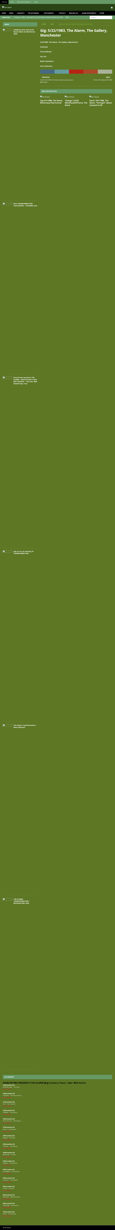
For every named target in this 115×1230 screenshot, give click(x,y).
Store (102, 13)
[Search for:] (101, 17)
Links (12, 2)
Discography (49, 13)
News (11, 13)
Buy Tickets (7, 1089)
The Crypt (16, 1087)
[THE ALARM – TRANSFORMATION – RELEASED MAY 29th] (7, 982)
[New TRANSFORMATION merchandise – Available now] (7, 287)
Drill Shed (12, 1138)
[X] (109, 2)
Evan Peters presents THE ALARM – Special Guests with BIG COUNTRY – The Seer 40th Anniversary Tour (25, 380)
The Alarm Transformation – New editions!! (25, 726)
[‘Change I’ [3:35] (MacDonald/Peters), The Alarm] (76, 97)
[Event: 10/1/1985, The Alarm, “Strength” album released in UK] (100, 97)
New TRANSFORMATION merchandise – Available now (25, 205)
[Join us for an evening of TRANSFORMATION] (7, 635)
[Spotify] (113, 2)
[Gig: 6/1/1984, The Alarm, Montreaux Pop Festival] (51, 97)
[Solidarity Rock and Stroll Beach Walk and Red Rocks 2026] (7, 113)
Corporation (13, 1112)
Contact (62, 13)
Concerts (20, 13)
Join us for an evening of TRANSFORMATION (23, 552)
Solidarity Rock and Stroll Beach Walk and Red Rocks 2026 (24, 32)
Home (4, 13)
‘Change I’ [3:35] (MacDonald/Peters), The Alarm (76, 103)
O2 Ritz (13, 1154)
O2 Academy (17, 1121)
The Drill (11, 1188)
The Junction (15, 1205)
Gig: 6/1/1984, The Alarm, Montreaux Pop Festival (51, 101)
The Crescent (11, 1104)
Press (36, 2)
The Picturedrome (16, 1095)
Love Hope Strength (24, 2)
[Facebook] (104, 2)
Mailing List (73, 13)
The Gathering (33, 13)
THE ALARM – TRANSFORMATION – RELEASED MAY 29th (21, 901)
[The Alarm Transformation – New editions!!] (7, 809)
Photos (4, 2)
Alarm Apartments (89, 13)
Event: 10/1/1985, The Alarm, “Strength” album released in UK (100, 103)
